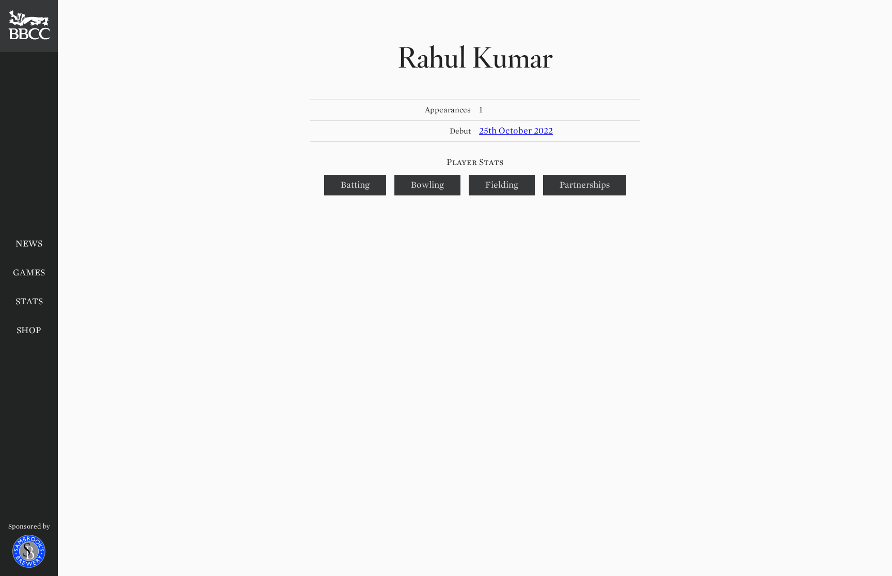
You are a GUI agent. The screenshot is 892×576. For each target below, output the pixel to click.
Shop (29, 330)
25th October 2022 (516, 131)
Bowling (427, 185)
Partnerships (585, 185)
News (28, 244)
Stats (29, 301)
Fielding (501, 185)
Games (29, 272)
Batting (355, 185)
